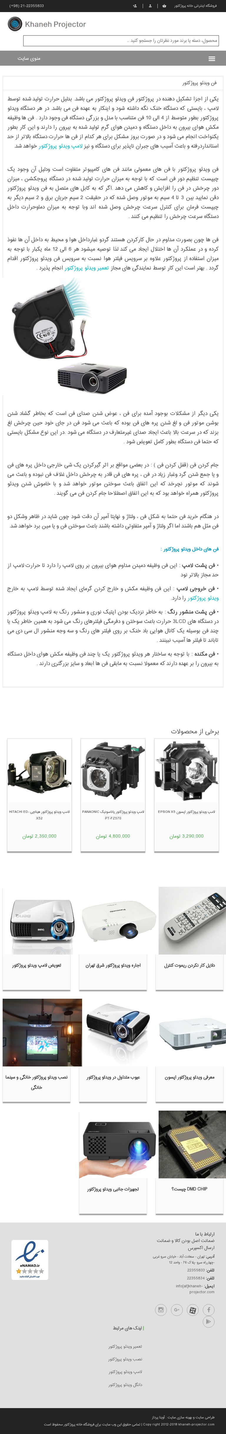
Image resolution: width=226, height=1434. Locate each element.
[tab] (113, 83)
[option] (186, 799)
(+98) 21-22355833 (26, 6)
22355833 (196, 1270)
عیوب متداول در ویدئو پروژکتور (113, 1077)
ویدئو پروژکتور (203, 598)
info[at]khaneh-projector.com (195, 1289)
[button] (200, 83)
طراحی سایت (205, 1417)
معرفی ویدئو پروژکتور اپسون (190, 1077)
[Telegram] (209, 1322)
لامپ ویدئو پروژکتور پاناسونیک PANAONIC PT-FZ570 (113, 815)
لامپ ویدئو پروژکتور (60, 146)
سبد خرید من (164, 6)
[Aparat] (193, 1310)
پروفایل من (150, 6)
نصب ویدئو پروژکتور (125, 1359)
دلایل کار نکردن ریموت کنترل (189, 966)
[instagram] (161, 1310)
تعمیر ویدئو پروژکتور (86, 268)
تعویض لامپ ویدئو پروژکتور (36, 966)
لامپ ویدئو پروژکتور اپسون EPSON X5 (186, 812)
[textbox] (121, 41)
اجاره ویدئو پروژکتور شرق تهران (113, 966)
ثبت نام (135, 6)
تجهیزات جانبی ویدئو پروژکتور (113, 1189)
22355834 (196, 1278)
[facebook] (209, 1310)
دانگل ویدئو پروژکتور (125, 1385)
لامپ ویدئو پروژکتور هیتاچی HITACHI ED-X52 (39, 815)
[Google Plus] (177, 1310)
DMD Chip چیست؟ (189, 1189)
